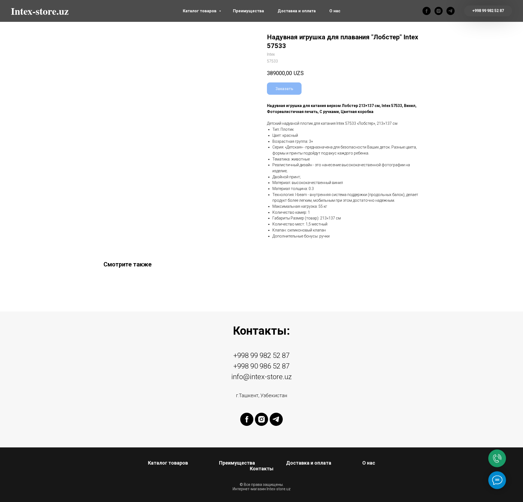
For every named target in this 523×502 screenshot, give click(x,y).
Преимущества (248, 10)
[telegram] (450, 11)
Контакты (261, 468)
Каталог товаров (200, 10)
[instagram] (438, 11)
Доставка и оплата (297, 10)
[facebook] (426, 11)
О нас (334, 10)
